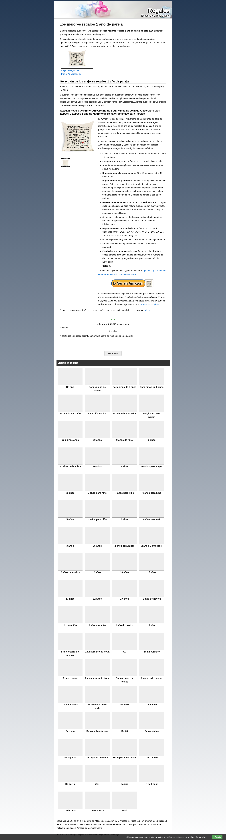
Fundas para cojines (149, 304)
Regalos (159, 10)
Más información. (198, 837)
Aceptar (218, 837)
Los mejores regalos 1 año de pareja (91, 24)
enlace (147, 310)
